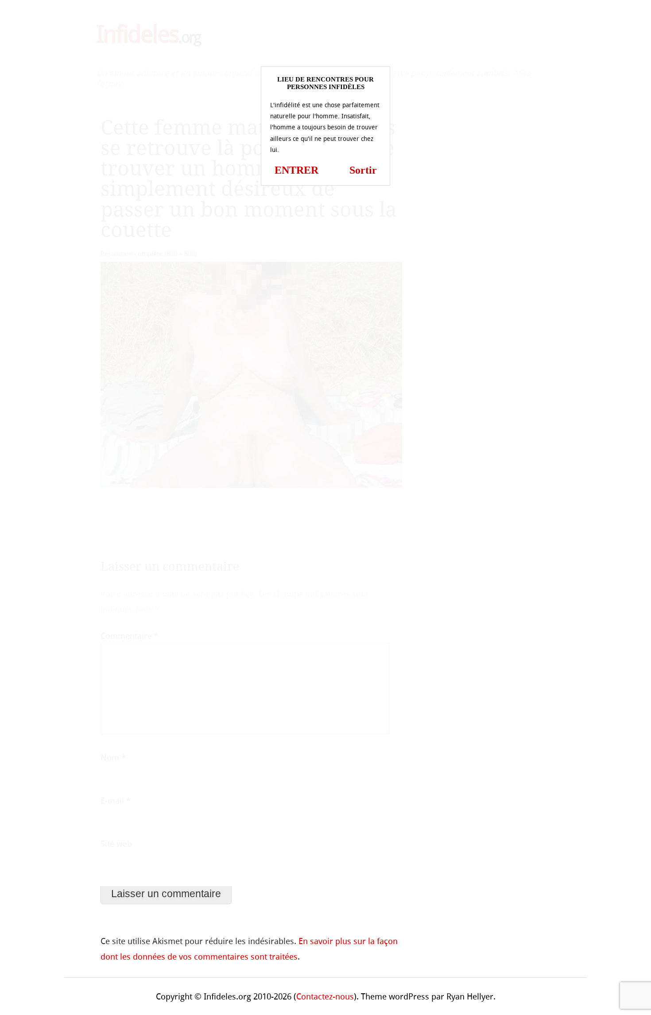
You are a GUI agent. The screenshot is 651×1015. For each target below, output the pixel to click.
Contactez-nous (325, 997)
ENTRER (296, 170)
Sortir (363, 170)
